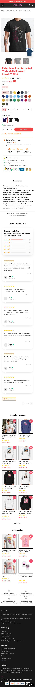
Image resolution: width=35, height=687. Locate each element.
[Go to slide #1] (9, 61)
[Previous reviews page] (23, 403)
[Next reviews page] (31, 403)
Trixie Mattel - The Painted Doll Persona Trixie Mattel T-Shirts (9, 436)
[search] (30, 5)
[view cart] (33, 5)
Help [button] (32, 684)
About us (3, 631)
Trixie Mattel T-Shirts (25, 10)
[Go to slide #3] (26, 61)
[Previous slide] (3, 35)
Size (3, 107)
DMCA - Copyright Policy (7, 638)
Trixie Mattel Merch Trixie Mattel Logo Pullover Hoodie (8, 513)
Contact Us (4, 656)
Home (2, 10)
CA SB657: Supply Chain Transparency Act (12, 641)
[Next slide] (31, 35)
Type (3, 84)
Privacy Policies (5, 636)
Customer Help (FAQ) (6, 658)
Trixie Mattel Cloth (11, 10)
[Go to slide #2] (17, 61)
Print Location (6, 115)
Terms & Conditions (6, 633)
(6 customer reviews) (15, 78)
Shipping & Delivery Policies (8, 648)
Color (3, 89)
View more (17, 523)
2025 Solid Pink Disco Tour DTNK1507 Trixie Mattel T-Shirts (25, 576)
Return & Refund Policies (7, 653)
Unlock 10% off (3, 679)
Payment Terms (5, 651)
